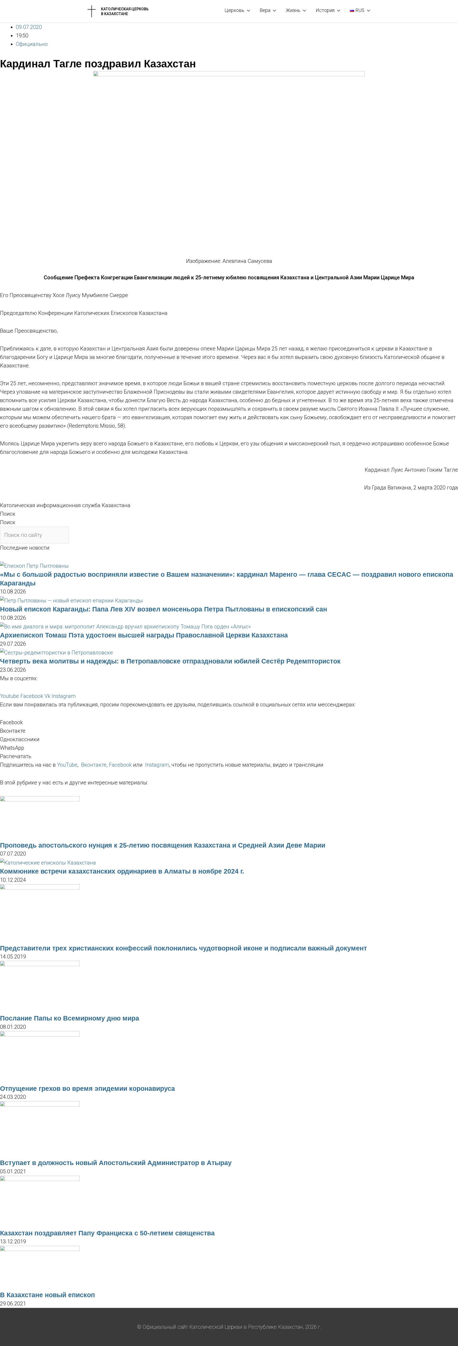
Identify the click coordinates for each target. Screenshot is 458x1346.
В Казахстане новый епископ (47, 1295)
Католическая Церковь (125, 9)
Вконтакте (94, 765)
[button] (229, 722)
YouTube (67, 765)
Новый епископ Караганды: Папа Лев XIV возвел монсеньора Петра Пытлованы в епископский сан (163, 609)
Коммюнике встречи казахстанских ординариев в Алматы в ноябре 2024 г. (122, 871)
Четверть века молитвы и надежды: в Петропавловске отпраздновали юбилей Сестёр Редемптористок (170, 661)
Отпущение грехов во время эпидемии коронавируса (87, 1088)
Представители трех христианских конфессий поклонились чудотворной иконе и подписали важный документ (183, 948)
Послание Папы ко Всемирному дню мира (69, 1018)
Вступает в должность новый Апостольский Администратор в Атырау (116, 1162)
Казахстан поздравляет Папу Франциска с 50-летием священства (107, 1233)
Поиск (7, 514)
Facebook (120, 765)
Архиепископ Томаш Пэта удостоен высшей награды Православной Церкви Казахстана (144, 635)
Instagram (157, 765)
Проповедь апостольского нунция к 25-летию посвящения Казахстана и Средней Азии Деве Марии (162, 845)
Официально (32, 44)
